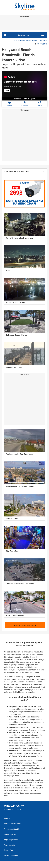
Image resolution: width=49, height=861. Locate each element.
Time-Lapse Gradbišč (12, 829)
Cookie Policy (9, 850)
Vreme (9, 105)
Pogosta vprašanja (11, 839)
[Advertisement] (24, 23)
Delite (39, 105)
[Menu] (42, 35)
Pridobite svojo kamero (12, 823)
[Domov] (5, 35)
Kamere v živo (23, 35)
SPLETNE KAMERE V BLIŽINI (16, 171)
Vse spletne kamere (24, 625)
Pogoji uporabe (9, 844)
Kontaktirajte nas (10, 834)
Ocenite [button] (25, 105)
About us (7, 818)
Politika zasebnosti (11, 855)
